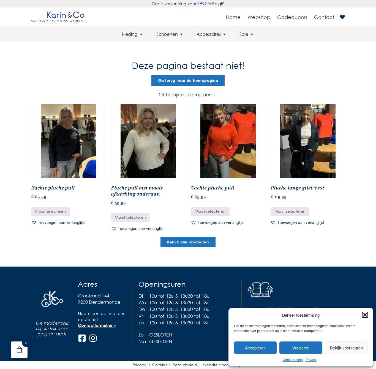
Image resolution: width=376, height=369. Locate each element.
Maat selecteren (50, 211)
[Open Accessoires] (224, 34)
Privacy (311, 359)
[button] (365, 315)
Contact (324, 17)
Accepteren (255, 348)
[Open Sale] (252, 34)
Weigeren (300, 348)
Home (233, 17)
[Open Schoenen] (181, 34)
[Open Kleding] (141, 34)
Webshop (258, 17)
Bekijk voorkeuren (346, 348)
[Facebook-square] (82, 338)
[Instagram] (93, 338)
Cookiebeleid (293, 359)
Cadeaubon (292, 17)
